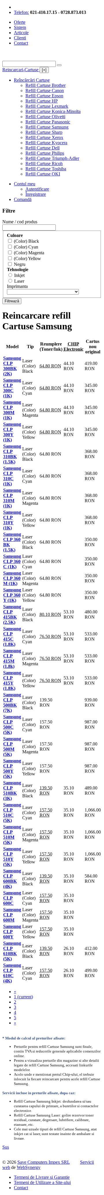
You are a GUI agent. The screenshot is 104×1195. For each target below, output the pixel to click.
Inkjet (19, 275)
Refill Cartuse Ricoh (44, 163)
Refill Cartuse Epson (44, 95)
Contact (21, 43)
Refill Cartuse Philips (44, 153)
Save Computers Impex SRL (43, 1162)
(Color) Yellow (27, 258)
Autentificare (37, 189)
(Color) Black (26, 241)
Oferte (19, 22)
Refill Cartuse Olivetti (45, 116)
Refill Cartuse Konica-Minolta (53, 111)
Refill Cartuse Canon (44, 90)
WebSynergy (28, 1167)
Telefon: (21, 12)
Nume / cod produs (19, 221)
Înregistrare (35, 194)
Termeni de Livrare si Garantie (42, 1177)
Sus (5, 1147)
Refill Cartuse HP (41, 100)
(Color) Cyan (26, 246)
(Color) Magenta (29, 252)
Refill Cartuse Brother (45, 85)
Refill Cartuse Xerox (44, 137)
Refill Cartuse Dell (42, 147)
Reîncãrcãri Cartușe (32, 80)
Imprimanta (17, 286)
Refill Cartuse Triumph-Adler (52, 158)
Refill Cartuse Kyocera (46, 142)
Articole (21, 32)
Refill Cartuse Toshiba (45, 168)
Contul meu (24, 183)
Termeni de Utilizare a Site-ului (42, 1182)
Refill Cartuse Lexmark (46, 106)
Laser (19, 281)
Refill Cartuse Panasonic (47, 121)
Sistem (20, 27)
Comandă (22, 199)
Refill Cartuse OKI (42, 173)
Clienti (20, 37)
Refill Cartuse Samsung (46, 127)
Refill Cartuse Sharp (43, 132)
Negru (19, 264)
